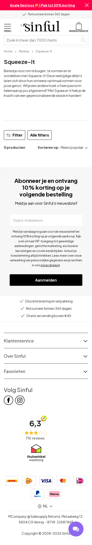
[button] (87, 5)
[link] (8, 51)
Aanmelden (46, 280)
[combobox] (42, 40)
